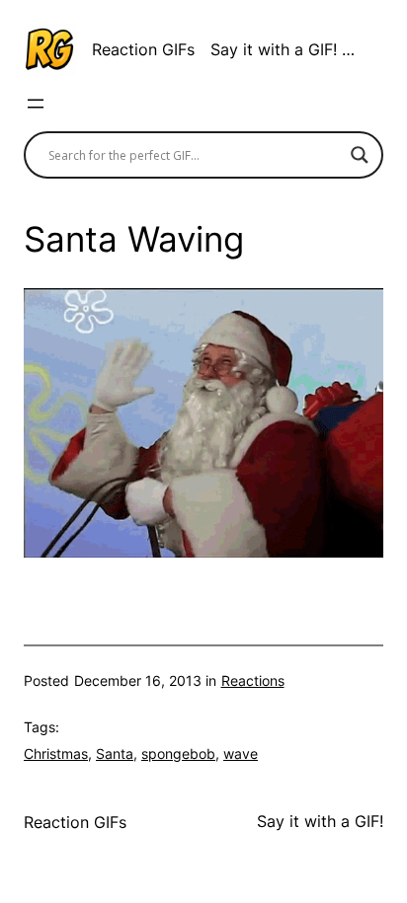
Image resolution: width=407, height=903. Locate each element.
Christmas (56, 753)
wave (240, 753)
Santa (114, 753)
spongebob (178, 753)
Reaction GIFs (143, 49)
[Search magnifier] (359, 155)
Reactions (253, 680)
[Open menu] (35, 103)
